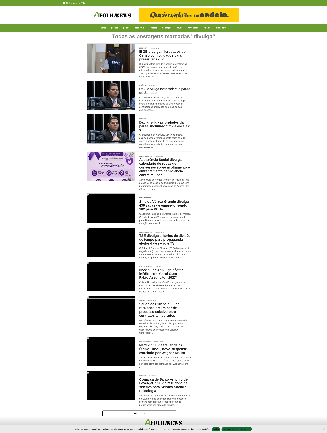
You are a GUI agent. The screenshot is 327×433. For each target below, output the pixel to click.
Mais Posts (139, 413)
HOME (103, 28)
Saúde (180, 28)
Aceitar (216, 429)
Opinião (207, 28)
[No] (324, 429)
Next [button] (236, 14)
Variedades (193, 28)
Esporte (153, 28)
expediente (221, 28)
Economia (139, 28)
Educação (167, 28)
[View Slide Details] (189, 15)
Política (114, 28)
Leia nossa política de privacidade (237, 429)
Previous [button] (142, 14)
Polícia (126, 28)
